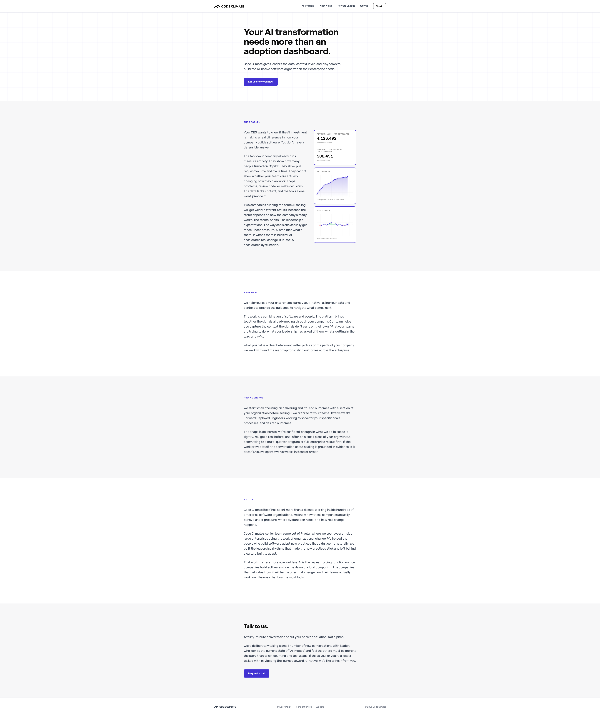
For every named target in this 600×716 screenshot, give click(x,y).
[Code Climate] (229, 6)
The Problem (307, 5)
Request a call (256, 673)
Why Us (364, 5)
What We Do (326, 5)
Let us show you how (260, 81)
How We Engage (346, 5)
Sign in (379, 6)
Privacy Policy (284, 707)
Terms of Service (303, 707)
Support (320, 707)
